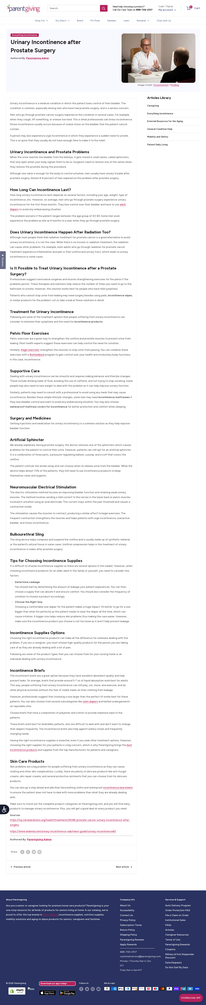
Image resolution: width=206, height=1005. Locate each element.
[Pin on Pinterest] (28, 852)
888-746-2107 (144, 9)
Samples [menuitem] (111, 20)
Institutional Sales (175, 920)
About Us (125, 905)
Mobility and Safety (157, 136)
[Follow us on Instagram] (93, 989)
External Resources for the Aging (165, 121)
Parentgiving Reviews (132, 939)
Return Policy (127, 929)
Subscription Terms (131, 925)
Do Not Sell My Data (176, 967)
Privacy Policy (128, 920)
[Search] (104, 8)
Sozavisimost (161, 85)
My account (166, 9)
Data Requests (173, 962)
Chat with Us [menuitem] (164, 20)
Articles (169, 929)
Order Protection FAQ (177, 910)
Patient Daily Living (157, 144)
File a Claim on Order (177, 915)
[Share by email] (39, 852)
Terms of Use (172, 939)
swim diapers (90, 701)
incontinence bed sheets (118, 787)
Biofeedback (37, 354)
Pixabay (175, 85)
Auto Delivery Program (178, 905)
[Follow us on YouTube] (98, 989)
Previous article (22, 867)
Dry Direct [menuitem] (60, 20)
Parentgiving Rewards (177, 944)
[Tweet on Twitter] (34, 852)
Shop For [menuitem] (40, 20)
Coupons (170, 949)
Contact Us (126, 915)
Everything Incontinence (24, 35)
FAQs (168, 925)
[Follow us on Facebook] (81, 989)
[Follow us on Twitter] (87, 989)
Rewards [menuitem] (141, 20)
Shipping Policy (128, 934)
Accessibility (127, 910)
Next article (122, 867)
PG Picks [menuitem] (95, 20)
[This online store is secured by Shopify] (15, 991)
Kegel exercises (30, 349)
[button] (188, 8)
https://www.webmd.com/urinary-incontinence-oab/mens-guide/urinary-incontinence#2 (63, 831)
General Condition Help (159, 129)
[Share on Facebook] (22, 852)
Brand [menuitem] (80, 20)
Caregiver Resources (177, 934)
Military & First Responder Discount (179, 956)
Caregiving (153, 105)
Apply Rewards (128, 944)
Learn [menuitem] (126, 20)
